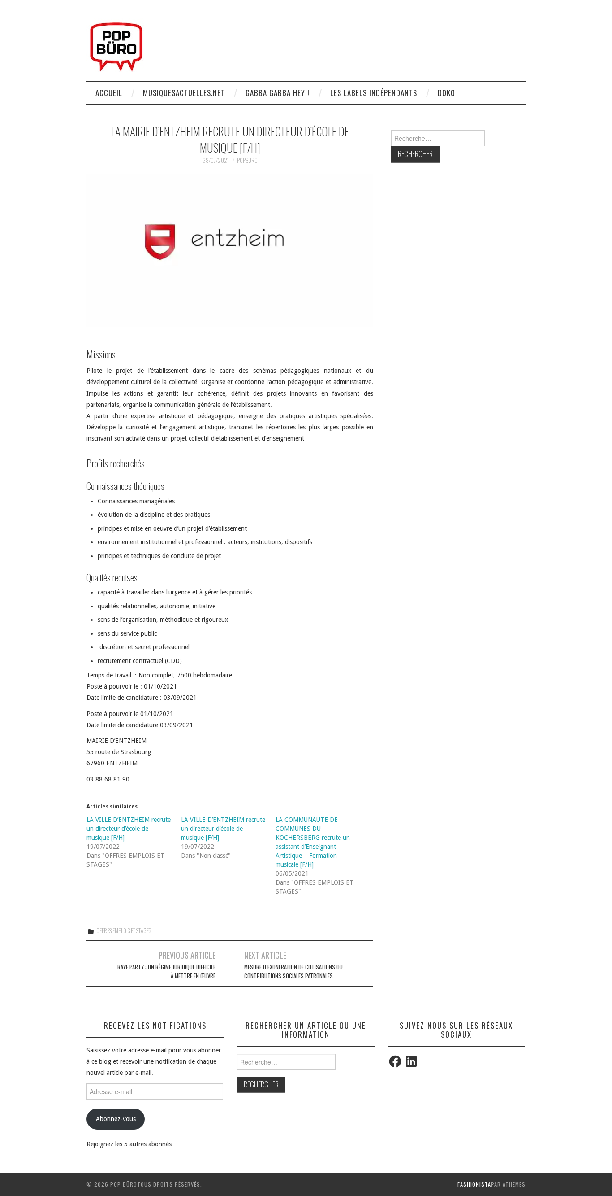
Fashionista (474, 1184)
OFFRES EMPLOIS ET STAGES (123, 930)
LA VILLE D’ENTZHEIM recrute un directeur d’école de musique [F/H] (128, 828)
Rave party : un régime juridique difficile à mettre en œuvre (166, 971)
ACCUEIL (108, 92)
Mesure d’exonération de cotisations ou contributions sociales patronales (293, 971)
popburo (247, 160)
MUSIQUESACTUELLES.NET (184, 92)
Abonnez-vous (116, 1118)
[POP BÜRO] (116, 44)
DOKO (446, 92)
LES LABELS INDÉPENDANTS (373, 92)
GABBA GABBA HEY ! (278, 92)
